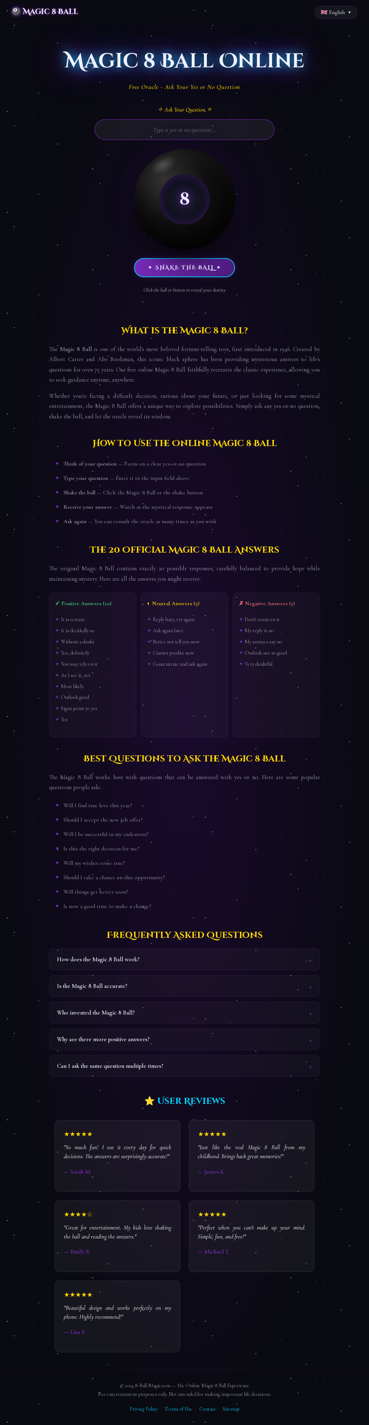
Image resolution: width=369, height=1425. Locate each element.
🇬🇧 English (333, 12)
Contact (207, 1409)
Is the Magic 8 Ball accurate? (92, 986)
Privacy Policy (143, 1409)
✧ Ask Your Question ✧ (184, 109)
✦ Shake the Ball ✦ (185, 267)
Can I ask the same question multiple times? (110, 1066)
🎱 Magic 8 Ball (45, 12)
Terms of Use (178, 1409)
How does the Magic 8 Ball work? (98, 959)
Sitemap (231, 1409)
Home (11, 31)
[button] (184, 199)
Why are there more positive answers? (103, 1039)
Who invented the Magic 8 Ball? (96, 1012)
